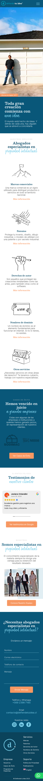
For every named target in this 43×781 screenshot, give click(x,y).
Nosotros (7, 763)
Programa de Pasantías (8, 770)
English (29, 770)
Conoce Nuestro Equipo (21, 603)
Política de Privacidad (31, 763)
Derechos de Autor (30, 747)
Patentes (26, 744)
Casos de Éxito (9, 766)
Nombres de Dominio (31, 750)
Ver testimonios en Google (22, 524)
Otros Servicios (29, 753)
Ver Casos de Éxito (21, 456)
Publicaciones (28, 766)
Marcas (26, 740)
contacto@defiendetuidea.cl (21, 712)
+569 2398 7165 (22, 702)
